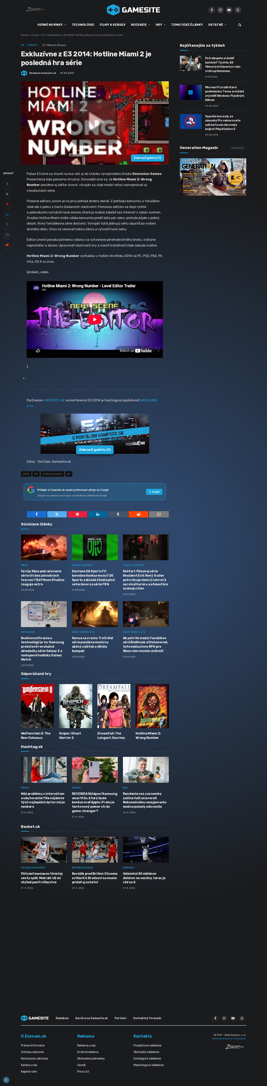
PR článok (28, 632)
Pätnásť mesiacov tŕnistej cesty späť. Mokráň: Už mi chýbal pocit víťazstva (42, 878)
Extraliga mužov (33, 867)
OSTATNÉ (215, 25)
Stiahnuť (237, 147)
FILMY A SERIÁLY (113, 25)
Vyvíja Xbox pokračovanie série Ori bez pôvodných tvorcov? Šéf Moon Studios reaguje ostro (42, 577)
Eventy (35, 35)
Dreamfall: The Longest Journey (111, 736)
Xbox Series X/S (83, 632)
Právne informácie (33, 1045)
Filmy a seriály (133, 565)
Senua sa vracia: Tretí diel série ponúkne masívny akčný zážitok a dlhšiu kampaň (92, 644)
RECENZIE (139, 25)
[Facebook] (7, 184)
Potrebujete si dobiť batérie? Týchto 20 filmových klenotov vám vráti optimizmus (223, 64)
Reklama (85, 1036)
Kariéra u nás (29, 1065)
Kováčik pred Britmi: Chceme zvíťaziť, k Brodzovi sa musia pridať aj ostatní (95, 878)
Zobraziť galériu (147, 158)
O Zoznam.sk (33, 1036)
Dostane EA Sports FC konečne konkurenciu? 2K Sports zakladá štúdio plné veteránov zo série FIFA (93, 577)
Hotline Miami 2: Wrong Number (148, 736)
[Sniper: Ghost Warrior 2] (75, 706)
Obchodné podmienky (91, 1058)
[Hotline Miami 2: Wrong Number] (152, 706)
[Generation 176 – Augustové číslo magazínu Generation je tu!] (213, 177)
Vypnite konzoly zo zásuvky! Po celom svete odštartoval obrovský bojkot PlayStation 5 (223, 123)
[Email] (7, 234)
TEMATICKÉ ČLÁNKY (187, 25)
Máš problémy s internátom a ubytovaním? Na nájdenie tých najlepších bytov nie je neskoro (43, 800)
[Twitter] (7, 194)
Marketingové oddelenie (149, 1065)
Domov (25, 35)
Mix (125, 787)
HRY (159, 25)
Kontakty (143, 1036)
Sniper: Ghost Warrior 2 (70, 736)
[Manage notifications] (6, 1080)
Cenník (81, 1065)
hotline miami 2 (52, 473)
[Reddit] (7, 244)
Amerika (128, 867)
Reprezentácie (82, 867)
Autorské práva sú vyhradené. (229, 1038)
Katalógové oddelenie (147, 1058)
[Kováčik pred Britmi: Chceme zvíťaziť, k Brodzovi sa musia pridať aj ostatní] (95, 850)
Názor (76, 787)
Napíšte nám (29, 1071)
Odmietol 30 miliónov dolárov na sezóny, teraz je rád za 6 (144, 878)
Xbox (24, 565)
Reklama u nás (86, 1045)
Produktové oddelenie (147, 1045)
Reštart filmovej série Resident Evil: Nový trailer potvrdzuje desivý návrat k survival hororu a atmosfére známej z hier (145, 579)
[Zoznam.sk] (235, 1048)
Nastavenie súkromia (34, 1058)
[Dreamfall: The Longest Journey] (114, 706)
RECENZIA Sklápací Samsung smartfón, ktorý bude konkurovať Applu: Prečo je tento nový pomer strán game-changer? (94, 802)
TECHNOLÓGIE (83, 25)
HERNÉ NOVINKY (50, 25)
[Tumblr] (7, 224)
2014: (26, 473)
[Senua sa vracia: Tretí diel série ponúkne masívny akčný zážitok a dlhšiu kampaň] (95, 614)
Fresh (25, 787)
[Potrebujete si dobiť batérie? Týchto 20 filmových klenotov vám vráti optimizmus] (191, 63)
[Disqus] (95, 945)
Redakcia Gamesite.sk (42, 73)
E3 (43, 35)
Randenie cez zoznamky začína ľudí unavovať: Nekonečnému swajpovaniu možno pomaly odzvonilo (144, 800)
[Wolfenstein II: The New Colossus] (37, 706)
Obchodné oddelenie (146, 1052)
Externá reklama (87, 1052)
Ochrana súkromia (32, 1052)
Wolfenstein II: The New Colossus (36, 736)
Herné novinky (82, 565)
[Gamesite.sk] (133, 10)
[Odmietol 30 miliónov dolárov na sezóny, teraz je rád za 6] (146, 850)
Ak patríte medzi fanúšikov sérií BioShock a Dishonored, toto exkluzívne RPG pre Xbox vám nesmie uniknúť (145, 644)
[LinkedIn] (7, 214)
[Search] (239, 24)
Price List (83, 1071)
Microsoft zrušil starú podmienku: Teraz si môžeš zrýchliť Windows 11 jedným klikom (224, 93)
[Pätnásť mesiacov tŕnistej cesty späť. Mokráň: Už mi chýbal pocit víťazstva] (44, 850)
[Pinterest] (7, 204)
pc (68, 473)
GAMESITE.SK (54, 400)
